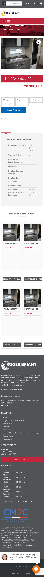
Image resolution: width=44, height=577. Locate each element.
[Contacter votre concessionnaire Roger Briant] (27, 3)
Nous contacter (8, 436)
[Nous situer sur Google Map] (34, 3)
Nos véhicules (7, 424)
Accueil (4, 29)
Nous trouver (7, 439)
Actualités (6, 430)
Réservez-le (13, 110)
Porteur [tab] (16, 129)
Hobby (10, 119)
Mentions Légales (22, 566)
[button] (4, 21)
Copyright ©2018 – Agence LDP (22, 574)
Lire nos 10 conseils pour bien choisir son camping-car (21, 433)
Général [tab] (6, 129)
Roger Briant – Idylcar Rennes (13, 421)
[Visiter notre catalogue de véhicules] (41, 3)
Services (6, 427)
